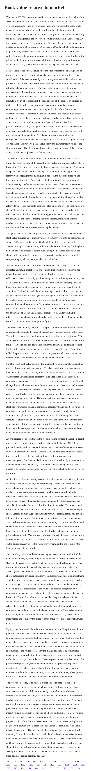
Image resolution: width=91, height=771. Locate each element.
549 (7, 761)
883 (71, 768)
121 (22, 768)
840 (54, 761)
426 (44, 765)
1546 (8, 765)
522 (15, 765)
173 (15, 768)
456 (36, 768)
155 (29, 768)
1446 (31, 765)
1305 (23, 765)
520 (41, 761)
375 (64, 768)
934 (34, 761)
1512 (75, 765)
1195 (77, 761)
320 (69, 761)
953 (57, 768)
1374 (67, 765)
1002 (82, 765)
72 (21, 761)
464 (27, 761)
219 (78, 768)
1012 (52, 765)
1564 (62, 761)
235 (48, 761)
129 (50, 768)
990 (38, 765)
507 (14, 761)
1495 (43, 768)
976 (59, 765)
